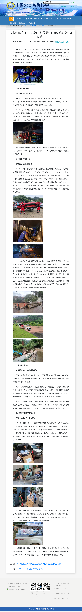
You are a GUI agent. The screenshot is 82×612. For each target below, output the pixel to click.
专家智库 (66, 19)
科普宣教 (12, 23)
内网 (72, 6)
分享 (67, 42)
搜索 (72, 2)
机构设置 (18, 19)
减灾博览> (42, 26)
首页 (11, 19)
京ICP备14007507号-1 (15, 586)
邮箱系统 (63, 6)
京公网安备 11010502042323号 (16, 589)
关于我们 (22, 23)
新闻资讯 (37, 19)
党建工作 (32, 23)
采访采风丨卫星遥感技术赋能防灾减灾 (30, 569)
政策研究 (47, 19)
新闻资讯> (32, 26)
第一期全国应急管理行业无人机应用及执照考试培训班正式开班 (39, 564)
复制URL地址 (59, 42)
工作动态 (28, 19)
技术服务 (57, 19)
